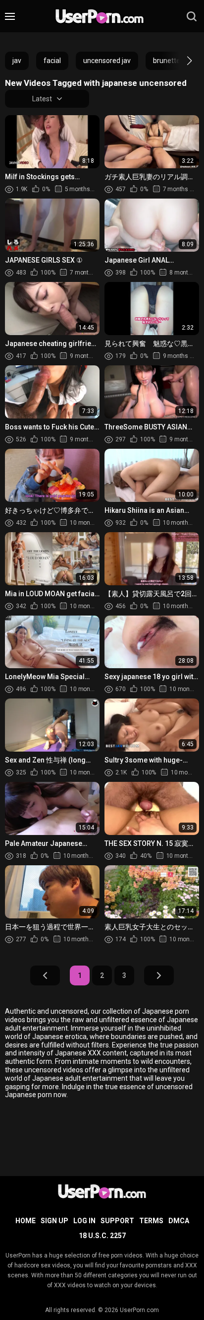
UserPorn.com (139, 1310)
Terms (151, 1221)
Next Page (159, 975)
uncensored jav (107, 61)
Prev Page (45, 975)
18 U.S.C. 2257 (102, 1236)
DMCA (178, 1221)
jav (16, 61)
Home (25, 1221)
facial (52, 61)
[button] (180, 60)
